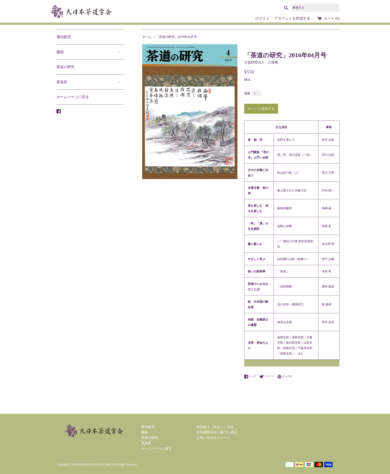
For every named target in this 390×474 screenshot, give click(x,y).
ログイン (262, 18)
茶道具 (88, 82)
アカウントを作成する (292, 18)
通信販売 (63, 37)
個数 (247, 93)
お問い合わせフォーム (213, 437)
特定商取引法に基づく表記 (216, 432)
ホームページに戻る (72, 97)
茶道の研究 (65, 67)
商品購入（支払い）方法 (215, 427)
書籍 (88, 52)
